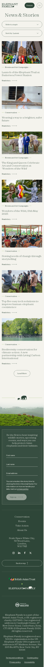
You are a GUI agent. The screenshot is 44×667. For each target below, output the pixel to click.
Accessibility (28, 660)
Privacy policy (14, 660)
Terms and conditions (14, 655)
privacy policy (26, 484)
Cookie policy (31, 655)
